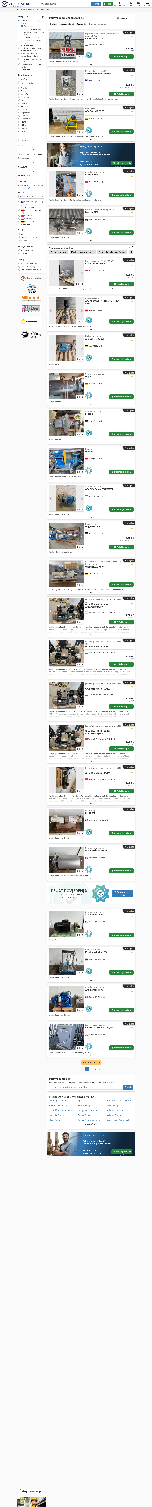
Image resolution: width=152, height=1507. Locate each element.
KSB (23, 125)
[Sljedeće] (82, 45)
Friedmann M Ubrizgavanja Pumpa (64, 1105)
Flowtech (25, 119)
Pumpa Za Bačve (85, 1115)
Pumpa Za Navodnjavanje (89, 1120)
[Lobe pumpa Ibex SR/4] (66, 822)
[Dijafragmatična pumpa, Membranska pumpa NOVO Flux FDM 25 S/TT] (66, 45)
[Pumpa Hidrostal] (66, 461)
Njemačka (29, 222)
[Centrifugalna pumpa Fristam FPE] (66, 184)
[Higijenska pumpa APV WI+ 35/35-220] (66, 348)
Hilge (24, 103)
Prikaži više (92, 1124)
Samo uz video (28, 266)
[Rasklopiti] (91, 64)
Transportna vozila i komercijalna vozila (31, 54)
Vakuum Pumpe (114, 1115)
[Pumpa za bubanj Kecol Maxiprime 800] (66, 961)
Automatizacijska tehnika (31, 65)
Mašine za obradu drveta (31, 60)
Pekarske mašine (33, 29)
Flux (23, 100)
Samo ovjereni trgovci (31, 270)
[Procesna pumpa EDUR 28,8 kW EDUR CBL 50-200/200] (66, 273)
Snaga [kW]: (22, 167)
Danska (28, 216)
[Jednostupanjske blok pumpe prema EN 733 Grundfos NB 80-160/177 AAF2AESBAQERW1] (66, 611)
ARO (24, 109)
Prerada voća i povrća (32, 41)
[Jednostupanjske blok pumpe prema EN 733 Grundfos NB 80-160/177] (66, 653)
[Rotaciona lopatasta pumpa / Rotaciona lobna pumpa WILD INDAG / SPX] (66, 574)
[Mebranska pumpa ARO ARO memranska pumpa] (66, 83)
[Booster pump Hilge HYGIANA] (66, 536)
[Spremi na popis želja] (132, 37)
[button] (147, 4)
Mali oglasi (27, 250)
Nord (24, 128)
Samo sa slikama (29, 263)
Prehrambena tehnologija (31, 21)
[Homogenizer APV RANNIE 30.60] (66, 121)
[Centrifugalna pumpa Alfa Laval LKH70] (66, 924)
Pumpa (28, 26)
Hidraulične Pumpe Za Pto (60, 1110)
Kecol (24, 106)
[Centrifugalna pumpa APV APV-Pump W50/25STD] (66, 498)
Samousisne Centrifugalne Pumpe (122, 1100)
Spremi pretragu (92, 1062)
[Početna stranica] (18, 10)
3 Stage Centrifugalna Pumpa (112, 252)
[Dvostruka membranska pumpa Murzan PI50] (66, 222)
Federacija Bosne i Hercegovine (31, 206)
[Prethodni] (51, 45)
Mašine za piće (32, 37)
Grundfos (26, 94)
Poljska (28, 219)
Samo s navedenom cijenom (32, 154)
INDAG (24, 122)
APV (24, 88)
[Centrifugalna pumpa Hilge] (66, 386)
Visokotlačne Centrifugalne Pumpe (122, 1120)
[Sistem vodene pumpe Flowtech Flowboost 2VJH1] (66, 1037)
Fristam (25, 97)
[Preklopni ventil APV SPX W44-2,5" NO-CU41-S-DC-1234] (66, 310)
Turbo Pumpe (113, 1105)
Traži (96, 3)
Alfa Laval (26, 91)
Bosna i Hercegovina (33, 202)
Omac (24, 131)
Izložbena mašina (29, 237)
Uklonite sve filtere (98, 24)
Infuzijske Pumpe (56, 1115)
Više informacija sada (122, 893)
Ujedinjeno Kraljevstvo (31, 211)
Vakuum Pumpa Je (115, 1110)
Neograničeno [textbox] (27, 196)
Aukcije (25, 253)
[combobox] (31, 197)
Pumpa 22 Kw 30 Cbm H (88, 1110)
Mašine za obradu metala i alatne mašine (31, 49)
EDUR (24, 116)
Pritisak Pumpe (85, 1105)
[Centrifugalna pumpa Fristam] (66, 423)
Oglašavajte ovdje (32, 1491)
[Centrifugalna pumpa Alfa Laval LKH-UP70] (66, 860)
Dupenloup (26, 112)
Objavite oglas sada (122, 163)
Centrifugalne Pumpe (58, 1100)
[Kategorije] (35, 4)
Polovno (25, 240)
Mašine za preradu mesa (34, 33)
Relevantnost (124, 18)
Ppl (79, 1100)
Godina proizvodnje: (26, 158)
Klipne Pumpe (55, 1120)
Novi (23, 234)
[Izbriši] (73, 24)
